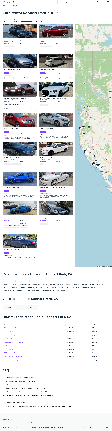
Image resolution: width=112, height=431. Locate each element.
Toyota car (33, 281)
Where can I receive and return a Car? (16, 402)
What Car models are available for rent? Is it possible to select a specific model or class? (28, 392)
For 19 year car (76, 287)
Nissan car (102, 281)
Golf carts (107, 422)
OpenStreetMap (104, 266)
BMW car (12, 281)
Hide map (40, 21)
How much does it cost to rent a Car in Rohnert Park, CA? (21, 377)
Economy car (60, 284)
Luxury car (45, 284)
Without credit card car (9, 290)
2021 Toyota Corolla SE (9, 352)
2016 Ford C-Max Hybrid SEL (11, 331)
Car (21, 2)
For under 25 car (94, 287)
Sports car (92, 284)
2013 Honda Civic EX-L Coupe (11, 360)
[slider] (31, 21)
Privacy (47, 427)
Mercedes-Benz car (78, 281)
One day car (53, 287)
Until (78, 1)
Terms (42, 427)
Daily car (46, 287)
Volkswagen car (14, 284)
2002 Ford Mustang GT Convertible (13, 356)
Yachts (62, 422)
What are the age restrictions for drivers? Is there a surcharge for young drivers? (26, 384)
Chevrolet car (19, 281)
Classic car (68, 284)
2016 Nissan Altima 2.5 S (10, 349)
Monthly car (6, 287)
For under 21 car (85, 287)
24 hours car (39, 287)
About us (34, 427)
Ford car (27, 281)
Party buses (32, 422)
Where (40, 1)
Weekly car (22, 287)
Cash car (28, 290)
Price (14, 19)
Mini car (87, 281)
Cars (3, 422)
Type (21, 1)
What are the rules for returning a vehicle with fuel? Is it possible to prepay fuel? (27, 388)
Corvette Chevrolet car (25, 284)
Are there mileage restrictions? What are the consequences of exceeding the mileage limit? (30, 395)
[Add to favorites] (35, 25)
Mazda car (69, 281)
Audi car (5, 281)
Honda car (55, 281)
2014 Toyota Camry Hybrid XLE (11, 335)
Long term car (100, 284)
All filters (8, 21)
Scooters (92, 422)
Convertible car (76, 284)
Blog (39, 427)
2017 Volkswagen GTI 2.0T (10, 338)
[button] (85, 150)
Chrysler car (47, 281)
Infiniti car (62, 281)
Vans (17, 422)
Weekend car (31, 287)
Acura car (40, 281)
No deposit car (35, 290)
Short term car (14, 287)
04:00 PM (71, 2)
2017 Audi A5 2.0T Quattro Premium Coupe (15, 345)
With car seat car (61, 290)
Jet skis (48, 422)
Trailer (9, 307)
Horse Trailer (29, 307)
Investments (60, 427)
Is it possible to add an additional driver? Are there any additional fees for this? (26, 399)
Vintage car (84, 284)
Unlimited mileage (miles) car (47, 290)
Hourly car (61, 287)
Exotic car (52, 284)
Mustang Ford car (37, 284)
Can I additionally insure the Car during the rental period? (21, 381)
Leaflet (99, 266)
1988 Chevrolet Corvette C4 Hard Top (13, 342)
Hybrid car (68, 287)
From (59, 1)
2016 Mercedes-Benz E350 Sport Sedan (14, 327)
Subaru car (6, 284)
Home (4, 5)
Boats (77, 422)
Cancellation (53, 427)
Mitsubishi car (94, 281)
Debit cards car (20, 290)
